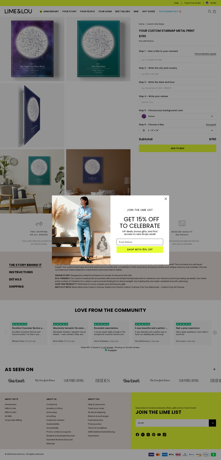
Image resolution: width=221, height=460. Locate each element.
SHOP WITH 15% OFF (140, 249)
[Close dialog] (165, 198)
